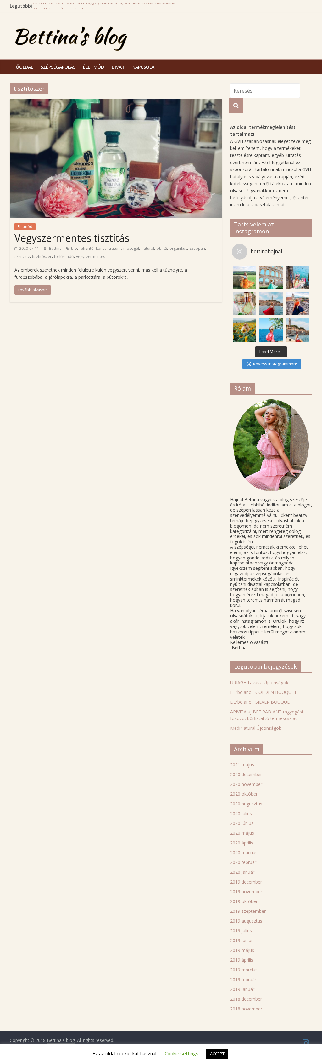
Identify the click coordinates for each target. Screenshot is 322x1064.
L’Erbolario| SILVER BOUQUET (261, 702)
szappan (197, 248)
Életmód (93, 67)
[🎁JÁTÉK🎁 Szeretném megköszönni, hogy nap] (245, 304)
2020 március (244, 852)
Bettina (56, 248)
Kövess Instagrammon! (275, 364)
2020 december (246, 774)
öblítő (162, 248)
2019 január (242, 989)
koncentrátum (108, 248)
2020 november (246, 784)
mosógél (131, 248)
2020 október (244, 794)
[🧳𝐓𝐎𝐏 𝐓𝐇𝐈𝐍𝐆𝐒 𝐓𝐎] (271, 277)
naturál (148, 248)
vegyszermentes (90, 256)
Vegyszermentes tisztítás (71, 238)
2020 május (242, 833)
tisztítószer (42, 256)
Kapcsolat (145, 67)
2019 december (246, 882)
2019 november (246, 892)
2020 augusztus (246, 804)
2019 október (244, 901)
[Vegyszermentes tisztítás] (116, 103)
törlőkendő (64, 256)
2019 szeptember (248, 911)
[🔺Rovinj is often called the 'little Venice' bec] (297, 330)
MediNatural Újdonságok (255, 728)
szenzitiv (22, 256)
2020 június (241, 823)
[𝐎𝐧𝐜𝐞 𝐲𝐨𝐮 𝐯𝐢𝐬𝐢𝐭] (271, 304)
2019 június (241, 940)
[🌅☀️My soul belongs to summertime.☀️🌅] (271, 330)
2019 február (243, 979)
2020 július (241, 813)
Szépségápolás (58, 67)
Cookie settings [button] (181, 1053)
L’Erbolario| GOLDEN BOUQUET (263, 692)
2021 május (242, 765)
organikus (178, 248)
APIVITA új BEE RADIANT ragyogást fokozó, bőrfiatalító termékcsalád (104, 6)
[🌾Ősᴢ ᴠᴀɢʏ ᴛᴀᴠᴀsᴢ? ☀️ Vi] (245, 277)
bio (74, 248)
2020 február (243, 862)
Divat (118, 67)
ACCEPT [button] (217, 1053)
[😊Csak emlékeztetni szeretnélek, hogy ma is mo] (297, 304)
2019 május (242, 950)
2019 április (241, 960)
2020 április (241, 843)
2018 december (246, 999)
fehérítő (86, 248)
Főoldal (23, 67)
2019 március (244, 970)
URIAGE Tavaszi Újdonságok (259, 682)
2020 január (242, 872)
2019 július (241, 931)
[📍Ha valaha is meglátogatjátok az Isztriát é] (297, 277)
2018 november (246, 1009)
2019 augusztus (246, 921)
